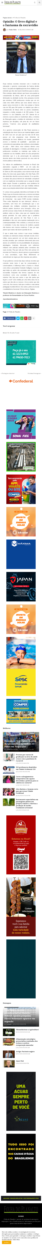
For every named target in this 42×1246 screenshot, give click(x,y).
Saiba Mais (16, 1239)
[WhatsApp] (22, 318)
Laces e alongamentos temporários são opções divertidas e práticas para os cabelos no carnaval (27, 780)
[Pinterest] (25, 318)
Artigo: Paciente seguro (25, 1051)
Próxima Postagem (34, 373)
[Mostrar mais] (33, 318)
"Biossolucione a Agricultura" (27, 1030)
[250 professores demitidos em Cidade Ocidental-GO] (9, 770)
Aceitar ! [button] (6, 1242)
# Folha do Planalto (19, 17)
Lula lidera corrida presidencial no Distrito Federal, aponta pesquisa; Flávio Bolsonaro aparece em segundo (19, 1016)
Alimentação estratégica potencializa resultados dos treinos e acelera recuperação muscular (27, 1042)
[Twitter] (18, 318)
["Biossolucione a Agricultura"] (9, 1032)
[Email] (29, 318)
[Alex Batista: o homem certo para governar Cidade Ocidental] (9, 792)
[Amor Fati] (9, 1063)
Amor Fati (20, 1061)
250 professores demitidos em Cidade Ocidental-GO (26, 768)
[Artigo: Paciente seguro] (9, 1054)
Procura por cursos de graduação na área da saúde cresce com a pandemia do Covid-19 (26, 758)
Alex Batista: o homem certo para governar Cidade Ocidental (27, 791)
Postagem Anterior (8, 373)
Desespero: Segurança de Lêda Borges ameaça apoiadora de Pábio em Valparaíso (20, 744)
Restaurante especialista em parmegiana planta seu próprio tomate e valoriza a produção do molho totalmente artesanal (27, 803)
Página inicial (7, 17)
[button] (2, 2)
